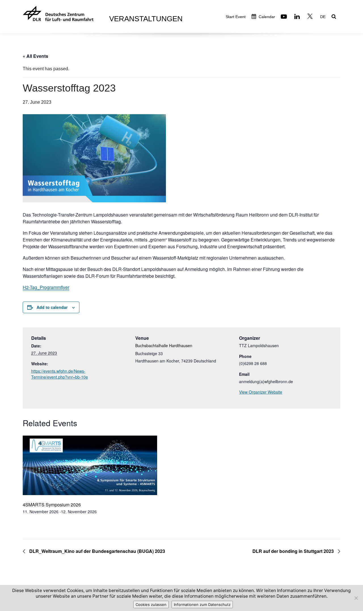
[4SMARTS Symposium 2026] (90, 466)
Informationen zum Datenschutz (202, 604)
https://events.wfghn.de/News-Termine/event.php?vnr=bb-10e (59, 374)
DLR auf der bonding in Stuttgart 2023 (293, 551)
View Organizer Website (260, 392)
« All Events (35, 56)
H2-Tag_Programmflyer (46, 287)
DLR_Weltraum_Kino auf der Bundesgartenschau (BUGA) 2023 (96, 551)
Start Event (236, 16)
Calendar (266, 16)
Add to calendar (52, 307)
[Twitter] (310, 17)
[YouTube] (284, 17)
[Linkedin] (297, 17)
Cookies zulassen (151, 604)
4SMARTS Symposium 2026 (52, 504)
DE (323, 16)
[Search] (334, 17)
